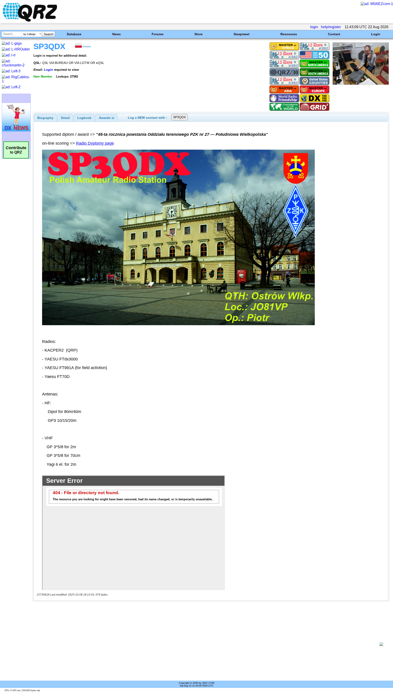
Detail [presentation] (65, 118)
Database (74, 34)
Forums (158, 34)
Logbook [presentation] (84, 118)
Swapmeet (241, 34)
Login (375, 34)
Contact (334, 34)
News (116, 34)
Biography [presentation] (45, 118)
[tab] (45, 118)
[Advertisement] (207, 644)
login (314, 27)
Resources (288, 34)
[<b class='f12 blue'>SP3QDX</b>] (361, 84)
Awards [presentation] (106, 118)
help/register (331, 27)
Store (198, 34)
